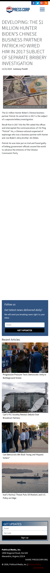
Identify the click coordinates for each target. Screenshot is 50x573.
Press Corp (18, 9)
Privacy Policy (35, 564)
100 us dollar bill (8, 107)
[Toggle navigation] (42, 9)
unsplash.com (40, 107)
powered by (38, 567)
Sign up (25, 537)
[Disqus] (25, 190)
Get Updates (24, 330)
